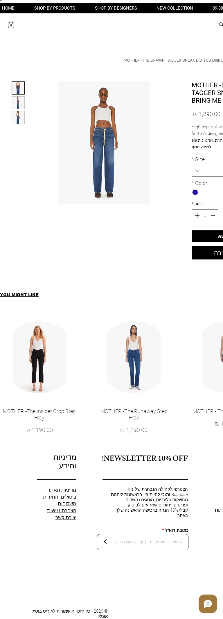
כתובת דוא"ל (176, 530)
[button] (11, 24)
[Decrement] (213, 215)
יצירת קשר (65, 517)
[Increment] (197, 215)
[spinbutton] (205, 215)
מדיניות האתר (62, 490)
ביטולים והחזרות (59, 497)
